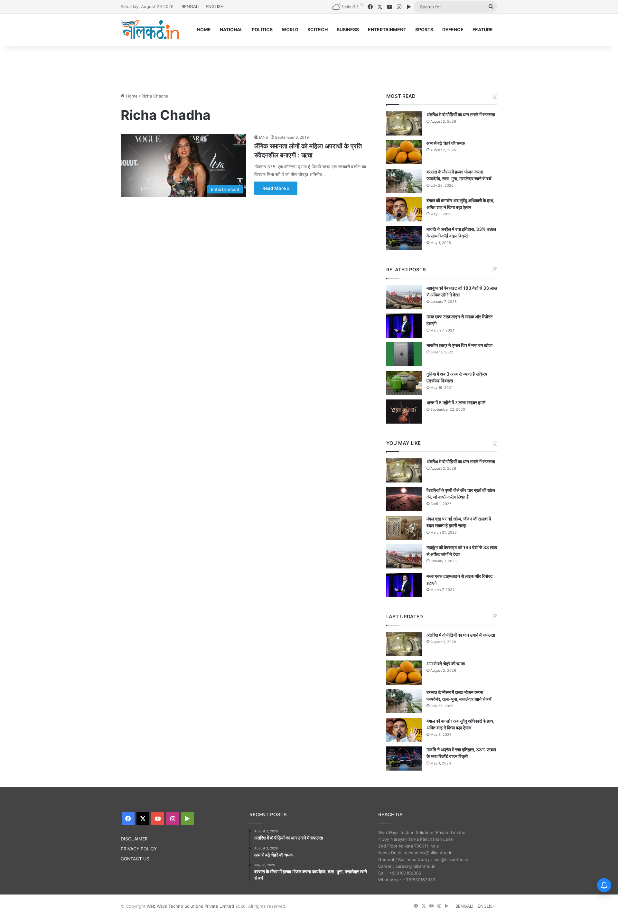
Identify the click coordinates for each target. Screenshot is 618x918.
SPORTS (424, 29)
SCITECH (317, 29)
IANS (263, 137)
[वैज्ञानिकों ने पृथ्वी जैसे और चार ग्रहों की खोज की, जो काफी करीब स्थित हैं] (404, 499)
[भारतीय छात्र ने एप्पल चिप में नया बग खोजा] (404, 354)
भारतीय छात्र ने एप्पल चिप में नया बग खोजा (459, 345)
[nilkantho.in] (150, 29)
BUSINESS (348, 29)
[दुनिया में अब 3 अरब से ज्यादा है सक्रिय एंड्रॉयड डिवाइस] (404, 383)
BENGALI (190, 6)
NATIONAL (231, 29)
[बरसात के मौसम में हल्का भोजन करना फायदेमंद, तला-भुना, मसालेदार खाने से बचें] (404, 181)
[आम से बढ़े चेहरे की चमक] (404, 152)
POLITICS (262, 29)
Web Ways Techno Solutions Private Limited (190, 906)
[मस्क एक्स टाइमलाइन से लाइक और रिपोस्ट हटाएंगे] (404, 326)
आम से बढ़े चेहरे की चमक (445, 143)
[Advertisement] (309, 66)
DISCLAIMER (134, 838)
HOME (204, 29)
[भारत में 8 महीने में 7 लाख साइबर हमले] (404, 411)
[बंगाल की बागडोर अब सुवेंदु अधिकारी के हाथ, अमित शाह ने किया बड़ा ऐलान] (404, 209)
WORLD (290, 29)
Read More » (275, 188)
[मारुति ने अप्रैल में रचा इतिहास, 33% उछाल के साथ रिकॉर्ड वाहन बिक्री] (404, 238)
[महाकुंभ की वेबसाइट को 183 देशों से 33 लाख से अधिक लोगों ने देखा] (404, 297)
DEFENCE (453, 29)
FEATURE (483, 29)
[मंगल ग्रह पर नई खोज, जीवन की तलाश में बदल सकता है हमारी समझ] (404, 528)
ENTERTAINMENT (387, 29)
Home (131, 95)
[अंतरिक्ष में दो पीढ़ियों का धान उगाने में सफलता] (404, 123)
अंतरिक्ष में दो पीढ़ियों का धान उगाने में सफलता (460, 114)
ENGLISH (215, 6)
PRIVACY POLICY (139, 848)
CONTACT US (135, 858)
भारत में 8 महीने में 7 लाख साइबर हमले (455, 402)
